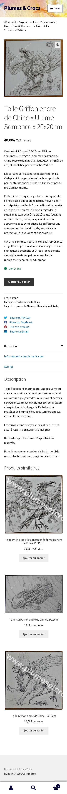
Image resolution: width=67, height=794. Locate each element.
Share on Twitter (20, 317)
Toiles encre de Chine (28, 302)
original (47, 306)
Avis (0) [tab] (8, 367)
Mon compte (11, 788)
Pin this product (19, 327)
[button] (57, 45)
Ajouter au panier (19, 281)
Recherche (33, 788)
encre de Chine (25, 306)
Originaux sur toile (28, 22)
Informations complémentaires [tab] (23, 356)
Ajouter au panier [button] (33, 558)
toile (55, 306)
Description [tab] (11, 346)
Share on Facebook (20, 322)
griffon (38, 306)
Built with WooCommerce (20, 773)
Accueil (12, 22)
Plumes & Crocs (22, 8)
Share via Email (19, 331)
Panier (52, 784)
